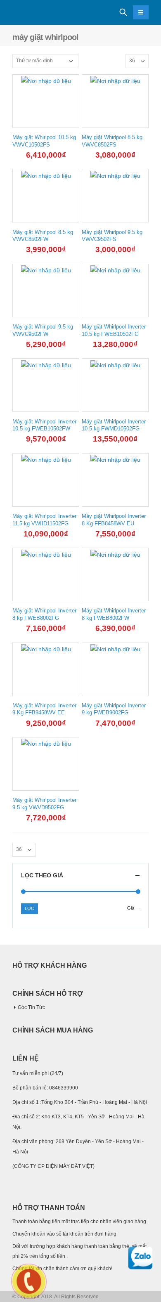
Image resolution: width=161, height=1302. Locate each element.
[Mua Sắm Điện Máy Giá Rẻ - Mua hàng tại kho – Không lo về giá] (35, 12)
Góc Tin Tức (31, 1007)
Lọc (29, 908)
